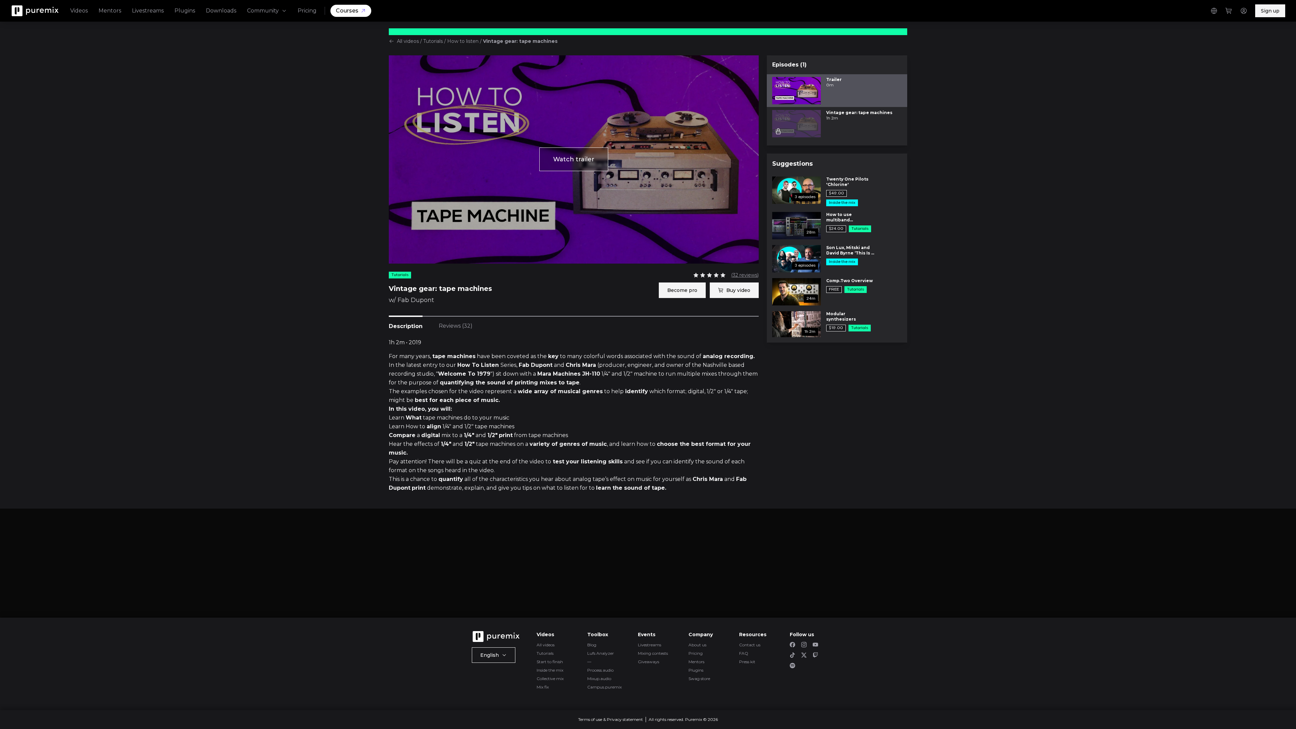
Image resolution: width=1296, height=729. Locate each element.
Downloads (221, 10)
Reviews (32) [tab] (456, 326)
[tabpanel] (574, 415)
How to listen (463, 41)
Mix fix (543, 687)
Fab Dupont (416, 300)
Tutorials (433, 41)
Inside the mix (550, 670)
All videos (408, 41)
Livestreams (148, 10)
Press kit (747, 661)
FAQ (743, 653)
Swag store (699, 678)
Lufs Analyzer (600, 653)
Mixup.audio (599, 678)
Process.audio (600, 670)
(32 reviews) (745, 275)
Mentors (110, 10)
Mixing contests (653, 653)
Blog (591, 644)
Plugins (184, 10)
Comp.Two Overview (849, 280)
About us (697, 644)
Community (263, 10)
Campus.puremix (604, 687)
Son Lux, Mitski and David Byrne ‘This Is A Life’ (850, 250)
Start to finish (550, 661)
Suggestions (792, 163)
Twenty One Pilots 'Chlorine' (847, 182)
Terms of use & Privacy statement (610, 719)
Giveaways (648, 661)
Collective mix (550, 678)
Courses (347, 10)
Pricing (307, 10)
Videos (79, 10)
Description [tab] (406, 326)
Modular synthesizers (841, 316)
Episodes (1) (789, 64)
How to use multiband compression (841, 217)
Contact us (749, 644)
